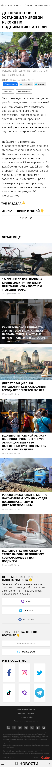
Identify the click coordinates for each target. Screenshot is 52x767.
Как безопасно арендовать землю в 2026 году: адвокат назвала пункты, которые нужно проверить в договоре (24, 333)
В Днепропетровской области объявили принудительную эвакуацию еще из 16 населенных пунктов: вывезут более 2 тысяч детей (25, 442)
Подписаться (28, 652)
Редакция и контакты (26, 713)
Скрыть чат (26, 218)
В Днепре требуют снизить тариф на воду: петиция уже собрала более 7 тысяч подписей (23, 556)
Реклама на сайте (26, 717)
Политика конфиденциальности (26, 721)
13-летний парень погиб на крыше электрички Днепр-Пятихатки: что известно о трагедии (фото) (22, 284)
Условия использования (26, 710)
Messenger (28, 619)
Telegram (28, 610)
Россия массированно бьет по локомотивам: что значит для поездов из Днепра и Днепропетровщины (25, 500)
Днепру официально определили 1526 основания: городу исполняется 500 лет (24, 386)
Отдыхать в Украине (11, 5)
